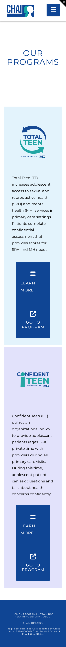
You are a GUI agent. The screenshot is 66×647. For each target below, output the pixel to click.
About (47, 616)
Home (16, 614)
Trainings (46, 614)
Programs (30, 614)
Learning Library (28, 616)
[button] (53, 10)
